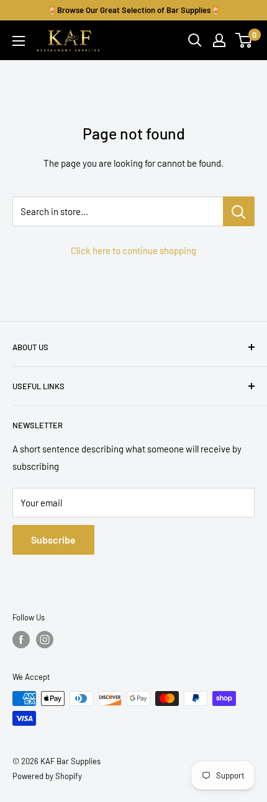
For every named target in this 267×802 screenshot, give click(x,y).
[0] (244, 40)
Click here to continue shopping (133, 250)
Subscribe (53, 539)
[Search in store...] (239, 211)
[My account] (219, 40)
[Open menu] (18, 41)
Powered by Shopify (47, 776)
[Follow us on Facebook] (21, 639)
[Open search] (195, 40)
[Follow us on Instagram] (44, 639)
